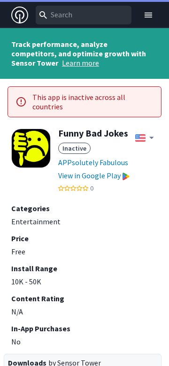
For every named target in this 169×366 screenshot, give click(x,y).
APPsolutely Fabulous (93, 162)
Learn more (80, 63)
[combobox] (83, 15)
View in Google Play (89, 175)
